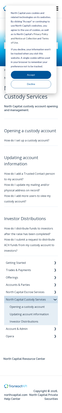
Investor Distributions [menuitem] (24, 321)
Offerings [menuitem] (12, 277)
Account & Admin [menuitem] (17, 329)
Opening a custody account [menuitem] (27, 307)
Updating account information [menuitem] (29, 314)
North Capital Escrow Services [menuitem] (25, 292)
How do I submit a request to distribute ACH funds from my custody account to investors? (29, 245)
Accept (31, 74)
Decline (31, 83)
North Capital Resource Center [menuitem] (24, 358)
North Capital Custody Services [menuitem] (26, 299)
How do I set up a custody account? (26, 140)
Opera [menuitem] (10, 336)
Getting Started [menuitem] (16, 263)
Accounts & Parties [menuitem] (18, 285)
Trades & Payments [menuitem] (18, 270)
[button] (55, 263)
